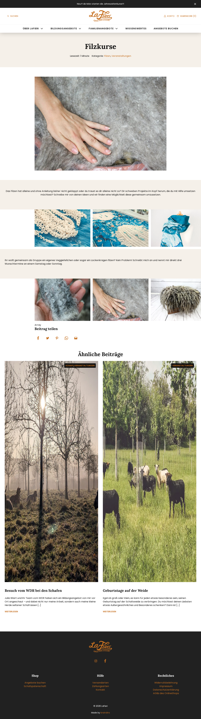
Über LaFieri (31, 28)
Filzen (107, 56)
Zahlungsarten (100, 686)
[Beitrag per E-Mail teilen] (75, 338)
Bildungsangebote (64, 28)
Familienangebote (101, 28)
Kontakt (100, 689)
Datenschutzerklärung (166, 689)
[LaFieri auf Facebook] (105, 660)
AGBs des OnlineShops (166, 693)
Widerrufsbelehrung (165, 682)
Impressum (165, 686)
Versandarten (100, 682)
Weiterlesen (11, 612)
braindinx (105, 712)
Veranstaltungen (121, 56)
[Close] (195, 4)
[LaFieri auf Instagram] (95, 660)
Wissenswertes (136, 28)
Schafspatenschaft (35, 686)
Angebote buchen (166, 28)
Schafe (69, 366)
